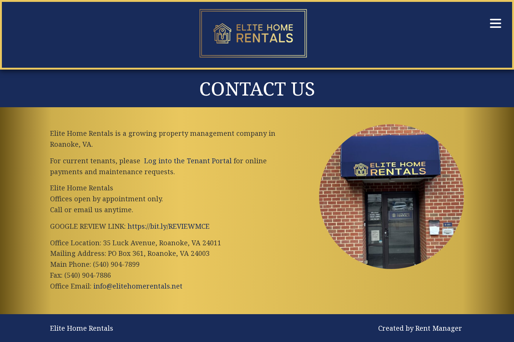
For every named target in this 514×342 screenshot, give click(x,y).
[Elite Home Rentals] (253, 34)
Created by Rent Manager (420, 328)
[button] (496, 23)
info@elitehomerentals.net (137, 285)
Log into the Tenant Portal (188, 160)
